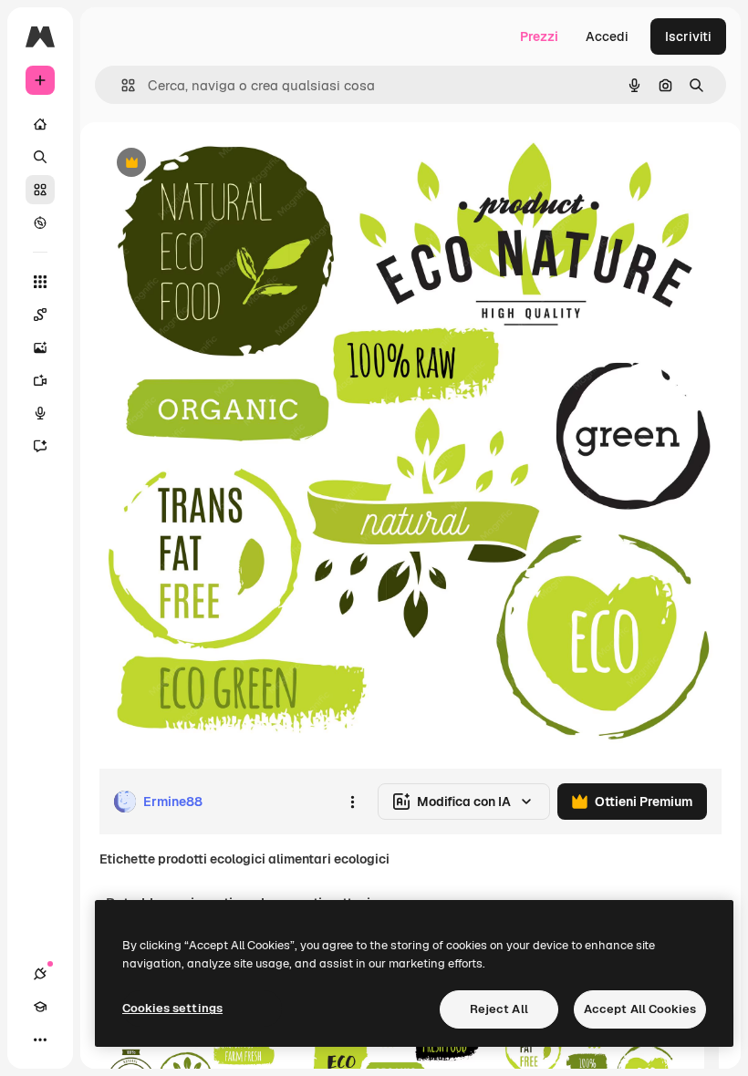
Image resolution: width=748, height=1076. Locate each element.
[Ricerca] (40, 156)
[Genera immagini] (40, 347)
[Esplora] (40, 222)
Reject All (499, 1009)
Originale (219, 163)
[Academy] (40, 1006)
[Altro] (40, 1039)
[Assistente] (40, 445)
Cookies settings (172, 1008)
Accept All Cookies (640, 1009)
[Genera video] (40, 380)
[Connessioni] (40, 973)
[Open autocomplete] (121, 85)
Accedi (607, 36)
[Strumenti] (40, 281)
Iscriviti (688, 36)
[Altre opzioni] (352, 801)
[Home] (40, 124)
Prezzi (539, 36)
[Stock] (40, 189)
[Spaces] (40, 314)
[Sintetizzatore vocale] (40, 413)
